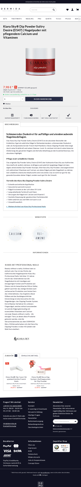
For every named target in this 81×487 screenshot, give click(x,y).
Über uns (31, 445)
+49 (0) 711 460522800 (12, 406)
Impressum (32, 448)
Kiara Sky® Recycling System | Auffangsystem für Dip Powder (40, 379)
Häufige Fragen (34, 415)
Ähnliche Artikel (29, 356)
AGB (30, 451)
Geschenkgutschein (35, 427)
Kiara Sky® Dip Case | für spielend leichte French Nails (16, 379)
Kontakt (31, 406)
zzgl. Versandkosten (16, 92)
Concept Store (33, 463)
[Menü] (68, 445)
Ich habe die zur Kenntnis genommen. (62, 428)
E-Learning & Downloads (37, 409)
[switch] (65, 450)
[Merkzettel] (67, 10)
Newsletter (32, 418)
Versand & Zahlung (35, 412)
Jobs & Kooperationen (36, 460)
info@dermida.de (9, 423)
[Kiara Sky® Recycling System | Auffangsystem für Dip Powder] (41, 367)
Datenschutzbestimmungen (61, 429)
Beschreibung (12, 124)
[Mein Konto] (72, 10)
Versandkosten (45, 472)
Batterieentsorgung (35, 421)
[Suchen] (54, 10)
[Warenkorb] (78, 10)
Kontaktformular (9, 426)
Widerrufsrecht (34, 457)
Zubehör (10, 356)
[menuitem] (43, 10)
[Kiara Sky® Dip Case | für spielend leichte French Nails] (16, 367)
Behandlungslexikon (36, 424)
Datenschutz (33, 454)
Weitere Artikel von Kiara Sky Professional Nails (27, 206)
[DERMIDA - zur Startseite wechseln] (10, 11)
